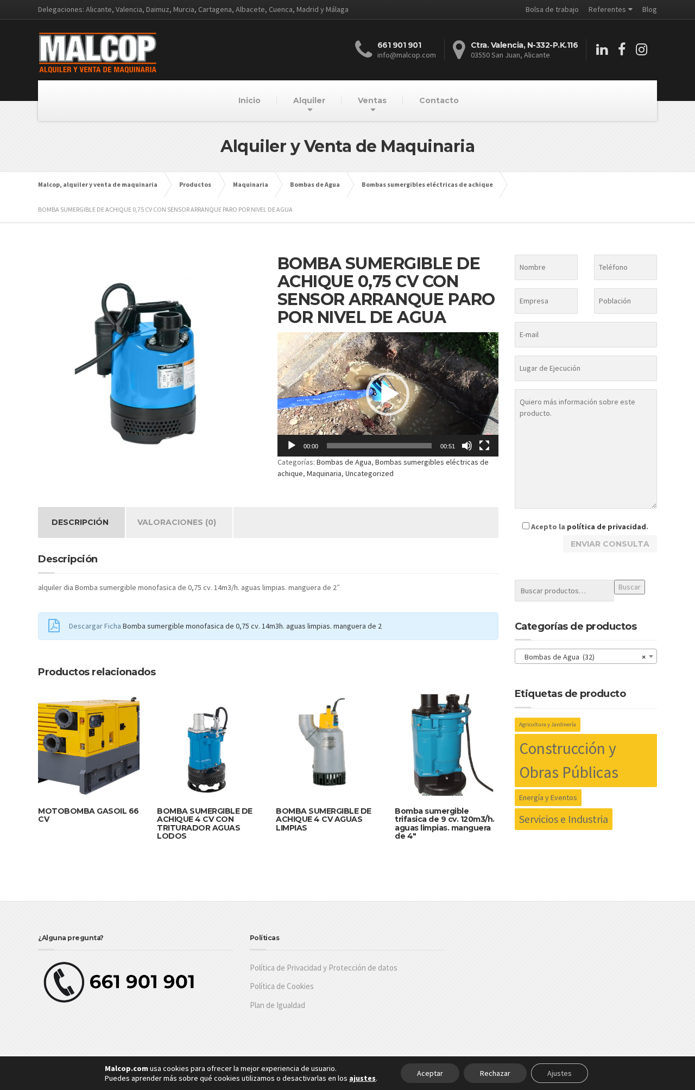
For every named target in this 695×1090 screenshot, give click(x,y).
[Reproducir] (291, 445)
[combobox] (586, 656)
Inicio (249, 100)
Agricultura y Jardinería (547, 724)
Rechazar (495, 1073)
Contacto (439, 100)
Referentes (607, 9)
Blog (649, 9)
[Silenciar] (467, 445)
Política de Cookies (282, 986)
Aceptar (430, 1073)
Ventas (372, 100)
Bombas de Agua (344, 462)
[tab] (80, 522)
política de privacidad (606, 526)
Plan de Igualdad (277, 1005)
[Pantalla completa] (484, 445)
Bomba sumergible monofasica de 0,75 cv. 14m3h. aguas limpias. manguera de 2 (252, 626)
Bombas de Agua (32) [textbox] (583, 657)
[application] (387, 394)
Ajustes (559, 1073)
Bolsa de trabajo (552, 9)
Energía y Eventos (548, 797)
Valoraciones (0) (176, 522)
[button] (387, 394)
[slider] (379, 445)
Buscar (629, 587)
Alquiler (309, 100)
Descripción (80, 522)
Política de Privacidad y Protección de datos (323, 967)
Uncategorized (369, 473)
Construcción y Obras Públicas (568, 760)
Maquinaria (324, 473)
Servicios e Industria (563, 819)
